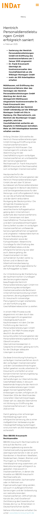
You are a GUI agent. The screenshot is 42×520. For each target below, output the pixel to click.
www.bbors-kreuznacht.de (21, 513)
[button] (37, 4)
